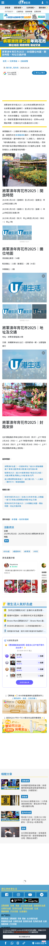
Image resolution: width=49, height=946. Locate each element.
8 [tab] (22, 17)
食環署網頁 (20, 135)
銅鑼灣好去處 (39, 905)
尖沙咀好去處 (26, 905)
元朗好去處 (6, 908)
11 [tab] (28, 17)
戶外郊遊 (14, 911)
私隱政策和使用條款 (21, 932)
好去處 (6, 551)
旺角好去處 (28, 908)
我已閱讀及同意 (24, 936)
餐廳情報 (5, 911)
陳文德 (9, 67)
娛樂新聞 (28, 11)
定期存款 (37, 11)
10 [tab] (26, 17)
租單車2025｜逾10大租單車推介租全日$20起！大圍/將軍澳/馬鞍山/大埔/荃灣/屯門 (24, 474)
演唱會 (7, 7)
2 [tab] (22, 14)
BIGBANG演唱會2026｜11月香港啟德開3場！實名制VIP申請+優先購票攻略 (34, 804)
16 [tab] (28, 19)
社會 (36, 908)
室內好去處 (26, 812)
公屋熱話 (19, 11)
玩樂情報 (13, 61)
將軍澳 (27, 551)
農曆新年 (17, 551)
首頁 (5, 61)
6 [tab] (31, 14)
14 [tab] (24, 19)
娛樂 (23, 828)
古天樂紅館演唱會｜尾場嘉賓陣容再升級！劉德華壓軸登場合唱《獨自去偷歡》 (33, 835)
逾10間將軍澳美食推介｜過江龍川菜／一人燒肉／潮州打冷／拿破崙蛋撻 (24, 480)
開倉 (17, 905)
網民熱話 (4, 918)
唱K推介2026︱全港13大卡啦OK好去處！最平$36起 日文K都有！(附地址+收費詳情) (33, 819)
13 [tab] (22, 19)
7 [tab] (19, 17)
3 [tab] (24, 14)
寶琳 (6, 540)
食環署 (14, 519)
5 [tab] (28, 14)
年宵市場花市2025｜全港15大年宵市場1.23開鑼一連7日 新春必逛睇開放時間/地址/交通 (24, 498)
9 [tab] (24, 17)
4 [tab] (26, 14)
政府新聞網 (23, 519)
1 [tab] (19, 14)
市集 (12, 905)
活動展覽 (24, 61)
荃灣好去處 (17, 908)
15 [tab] (26, 19)
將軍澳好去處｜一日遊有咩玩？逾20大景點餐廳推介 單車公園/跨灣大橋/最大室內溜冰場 (24, 467)
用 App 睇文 (40, 72)
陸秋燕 (16, 67)
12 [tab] (31, 17)
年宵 (36, 551)
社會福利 (23, 911)
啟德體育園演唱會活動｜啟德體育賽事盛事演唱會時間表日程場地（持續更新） (33, 788)
